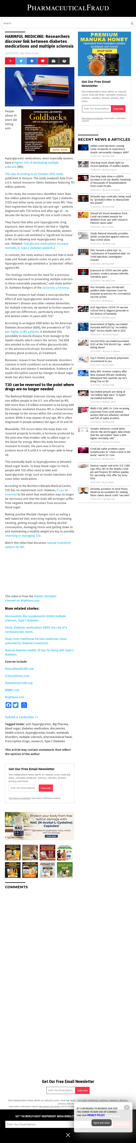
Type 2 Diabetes (54, 741)
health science (14, 732)
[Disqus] (39, 936)
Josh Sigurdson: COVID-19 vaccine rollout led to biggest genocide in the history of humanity (109, 310)
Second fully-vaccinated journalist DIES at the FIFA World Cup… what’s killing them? (110, 344)
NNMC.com (12, 690)
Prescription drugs (17, 741)
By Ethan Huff (108, 156)
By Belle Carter (109, 318)
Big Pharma (60, 724)
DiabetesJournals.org (19, 683)
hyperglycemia (35, 732)
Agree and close (102, 1122)
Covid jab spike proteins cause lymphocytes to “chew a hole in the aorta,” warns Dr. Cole (110, 452)
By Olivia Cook (109, 244)
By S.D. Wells (108, 227)
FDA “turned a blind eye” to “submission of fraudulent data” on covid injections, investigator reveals (110, 255)
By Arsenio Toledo (111, 334)
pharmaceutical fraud (57, 737)
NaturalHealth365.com (19, 668)
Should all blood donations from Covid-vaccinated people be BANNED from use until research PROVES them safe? (109, 218)
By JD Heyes (108, 301)
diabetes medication (35, 728)
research (37, 741)
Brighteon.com (14, 697)
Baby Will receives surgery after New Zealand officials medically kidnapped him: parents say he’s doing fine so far (108, 376)
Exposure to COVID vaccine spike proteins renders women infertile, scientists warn (109, 273)
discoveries (57, 728)
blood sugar (12, 728)
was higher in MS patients (22, 331)
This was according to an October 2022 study (34, 174)
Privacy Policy (96, 1115)
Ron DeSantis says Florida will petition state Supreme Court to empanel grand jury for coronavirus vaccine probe (110, 292)
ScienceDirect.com (17, 676)
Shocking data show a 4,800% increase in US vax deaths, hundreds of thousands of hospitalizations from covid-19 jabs (110, 181)
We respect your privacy (49, 1106)
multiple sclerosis (30, 737)
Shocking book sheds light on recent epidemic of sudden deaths (109, 164)
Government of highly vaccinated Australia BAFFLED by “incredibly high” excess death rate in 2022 (109, 327)
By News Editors (110, 170)
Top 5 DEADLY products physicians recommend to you (109, 360)
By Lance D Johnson (111, 190)
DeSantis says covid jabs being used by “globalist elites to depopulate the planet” (110, 199)
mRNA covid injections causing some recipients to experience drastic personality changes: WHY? (109, 149)
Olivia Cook (31, 53)
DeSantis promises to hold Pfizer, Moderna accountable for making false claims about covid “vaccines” (110, 492)
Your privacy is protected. (20, 798)
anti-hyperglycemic (38, 724)
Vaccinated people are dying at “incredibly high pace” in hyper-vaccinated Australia (108, 395)
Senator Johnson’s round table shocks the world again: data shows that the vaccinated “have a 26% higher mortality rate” (110, 433)
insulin (50, 732)
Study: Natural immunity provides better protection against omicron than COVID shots (109, 236)
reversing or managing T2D (23, 535)
